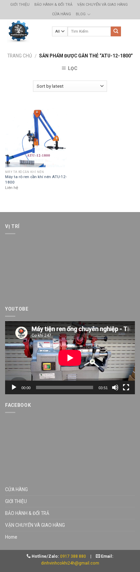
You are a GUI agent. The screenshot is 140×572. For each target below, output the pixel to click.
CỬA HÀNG (61, 14)
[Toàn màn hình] (126, 387)
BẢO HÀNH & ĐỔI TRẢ (53, 4)
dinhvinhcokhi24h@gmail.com (70, 563)
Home (11, 537)
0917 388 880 (73, 556)
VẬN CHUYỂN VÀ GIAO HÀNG (102, 4)
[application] (70, 357)
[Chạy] (14, 387)
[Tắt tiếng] (115, 387)
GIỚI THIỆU (20, 4)
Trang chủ (19, 55)
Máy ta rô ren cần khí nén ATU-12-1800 (36, 179)
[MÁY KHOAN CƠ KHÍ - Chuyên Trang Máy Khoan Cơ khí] (18, 31)
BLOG (81, 14)
